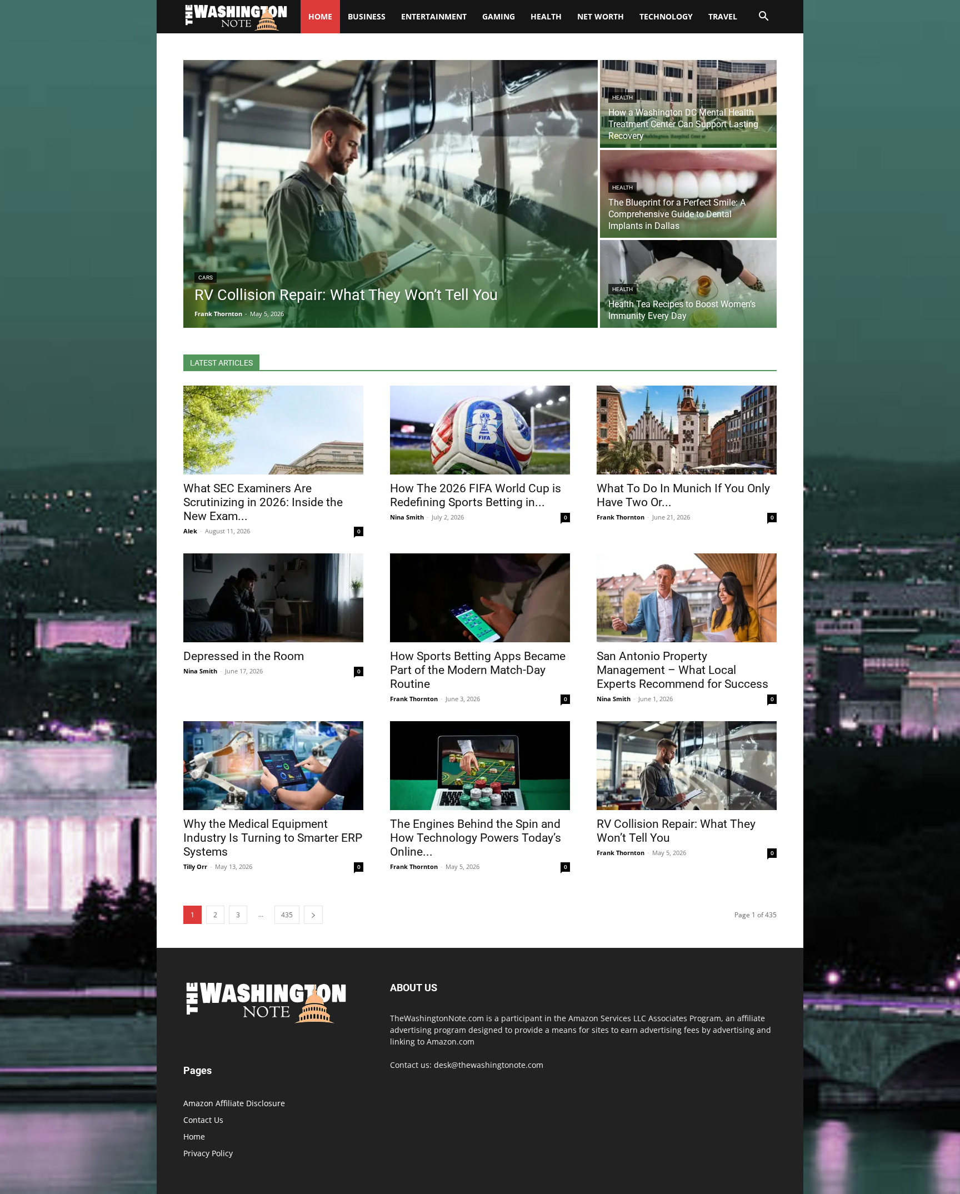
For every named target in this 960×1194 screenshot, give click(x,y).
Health (546, 16)
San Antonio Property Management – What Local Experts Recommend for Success (682, 670)
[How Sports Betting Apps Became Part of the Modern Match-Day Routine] (480, 597)
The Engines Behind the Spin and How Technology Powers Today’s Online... (475, 837)
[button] (763, 17)
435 (287, 915)
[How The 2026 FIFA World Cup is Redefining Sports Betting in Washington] (480, 430)
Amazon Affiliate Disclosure (234, 1103)
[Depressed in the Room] (273, 597)
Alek (190, 531)
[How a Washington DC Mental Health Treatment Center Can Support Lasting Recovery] (688, 104)
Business (367, 16)
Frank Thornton (620, 517)
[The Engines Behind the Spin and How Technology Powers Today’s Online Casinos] (480, 765)
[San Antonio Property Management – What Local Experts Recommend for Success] (687, 597)
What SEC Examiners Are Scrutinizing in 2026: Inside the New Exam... (263, 502)
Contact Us (203, 1120)
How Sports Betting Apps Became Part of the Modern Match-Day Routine (478, 670)
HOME (320, 16)
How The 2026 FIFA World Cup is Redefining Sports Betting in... (475, 495)
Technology (666, 16)
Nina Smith (407, 517)
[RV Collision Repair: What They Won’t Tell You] (390, 194)
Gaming (498, 16)
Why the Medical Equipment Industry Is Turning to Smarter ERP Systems (272, 837)
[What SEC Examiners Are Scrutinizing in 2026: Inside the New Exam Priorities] (273, 430)
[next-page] (313, 915)
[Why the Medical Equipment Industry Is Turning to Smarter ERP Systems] (273, 765)
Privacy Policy (208, 1153)
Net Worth (600, 16)
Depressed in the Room (243, 656)
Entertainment (434, 16)
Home (194, 1136)
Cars (205, 277)
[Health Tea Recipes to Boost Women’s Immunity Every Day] (688, 284)
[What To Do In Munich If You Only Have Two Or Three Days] (687, 430)
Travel (722, 16)
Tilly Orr (195, 866)
